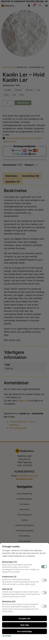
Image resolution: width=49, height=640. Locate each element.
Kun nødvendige (24, 631)
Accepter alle (24, 618)
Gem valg (24, 625)
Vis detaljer (6, 635)
